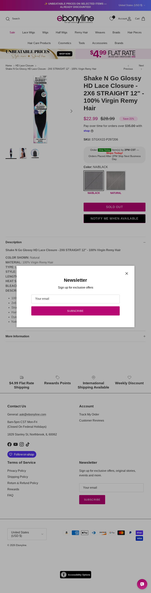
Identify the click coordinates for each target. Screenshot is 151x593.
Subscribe (75, 310)
